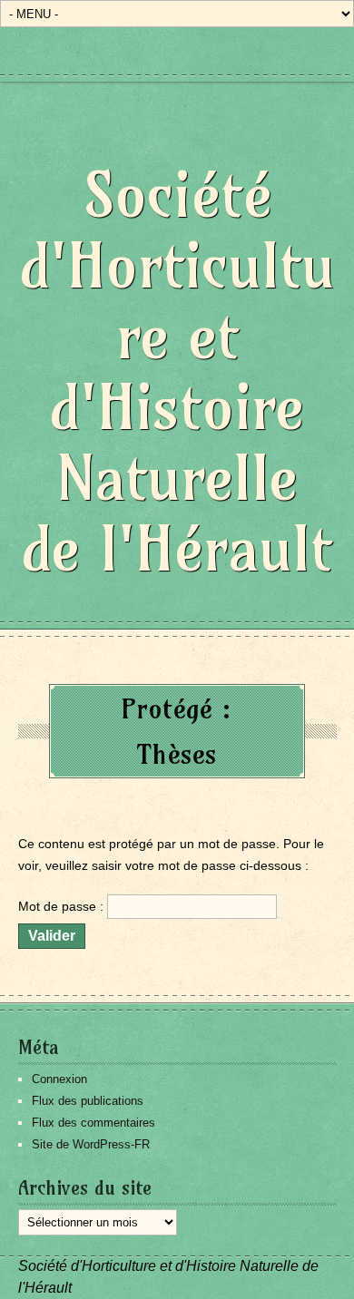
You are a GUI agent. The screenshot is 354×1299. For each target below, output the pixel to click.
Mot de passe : (62, 906)
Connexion (59, 1079)
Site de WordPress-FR (91, 1144)
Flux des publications (87, 1101)
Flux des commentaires (93, 1122)
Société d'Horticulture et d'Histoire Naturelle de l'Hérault (177, 371)
